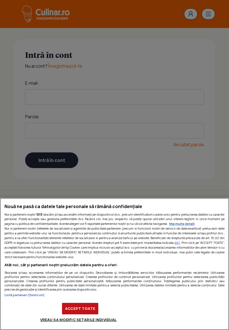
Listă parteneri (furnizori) (24, 295)
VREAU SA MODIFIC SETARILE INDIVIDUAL (78, 319)
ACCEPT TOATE (80, 308)
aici (177, 242)
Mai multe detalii (182, 223)
